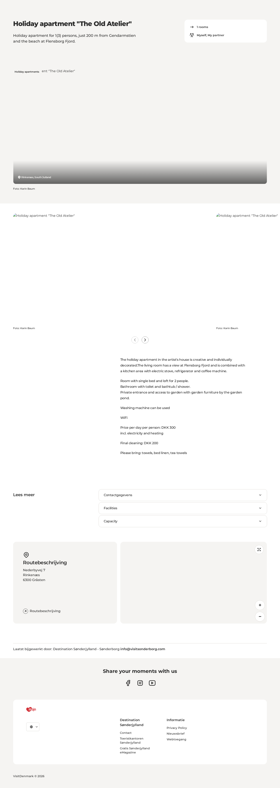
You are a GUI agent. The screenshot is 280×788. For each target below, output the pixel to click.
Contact (126, 733)
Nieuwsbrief (175, 733)
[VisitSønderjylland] (38, 709)
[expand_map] (259, 549)
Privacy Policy (177, 728)
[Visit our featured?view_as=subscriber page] (152, 683)
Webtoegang (176, 739)
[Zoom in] (260, 605)
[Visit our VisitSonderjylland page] (128, 683)
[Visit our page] (140, 683)
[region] (193, 583)
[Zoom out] (260, 617)
